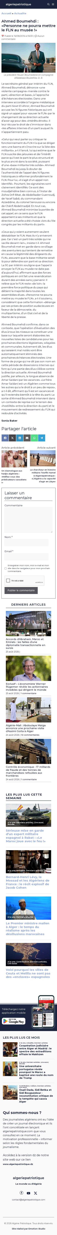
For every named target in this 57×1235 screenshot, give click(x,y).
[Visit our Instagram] (28, 1193)
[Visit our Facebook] (21, 1193)
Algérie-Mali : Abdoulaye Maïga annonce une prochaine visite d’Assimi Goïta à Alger (26, 728)
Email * (9, 551)
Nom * (9, 537)
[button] (48, 4)
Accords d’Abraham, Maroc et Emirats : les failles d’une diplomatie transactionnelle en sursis (25, 643)
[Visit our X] (35, 1193)
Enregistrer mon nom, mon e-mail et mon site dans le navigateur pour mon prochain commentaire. (29, 568)
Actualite (20, 13)
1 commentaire (28, 693)
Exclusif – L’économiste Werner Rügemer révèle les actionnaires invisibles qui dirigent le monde (27, 686)
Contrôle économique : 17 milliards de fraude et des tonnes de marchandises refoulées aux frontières (28, 771)
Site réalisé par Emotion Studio (28, 1228)
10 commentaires (30, 735)
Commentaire (14, 505)
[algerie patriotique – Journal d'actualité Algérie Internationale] (18, 4)
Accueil (6, 13)
